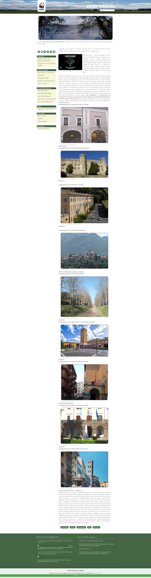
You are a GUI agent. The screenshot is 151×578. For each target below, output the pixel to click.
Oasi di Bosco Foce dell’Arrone (46, 99)
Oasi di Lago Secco (43, 90)
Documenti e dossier (43, 128)
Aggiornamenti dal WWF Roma (55, 42)
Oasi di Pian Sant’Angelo (45, 93)
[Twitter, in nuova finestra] (44, 52)
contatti (112, 6)
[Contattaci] (54, 52)
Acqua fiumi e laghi (43, 78)
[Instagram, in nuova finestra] (42, 52)
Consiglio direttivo (85, 548)
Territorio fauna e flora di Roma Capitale (46, 64)
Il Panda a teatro (42, 121)
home (89, 6)
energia (72, 527)
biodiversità (64, 527)
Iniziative (40, 119)
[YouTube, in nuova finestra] (47, 52)
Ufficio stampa (42, 116)
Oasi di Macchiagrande (44, 96)
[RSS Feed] (51, 52)
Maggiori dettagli (97, 573)
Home (43, 42)
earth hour (96, 527)
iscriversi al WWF (104, 6)
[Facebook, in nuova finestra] (38, 52)
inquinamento (81, 527)
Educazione (41, 75)
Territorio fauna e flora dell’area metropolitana (44, 60)
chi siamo (95, 6)
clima (89, 527)
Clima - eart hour (42, 83)
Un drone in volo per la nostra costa (91, 541)
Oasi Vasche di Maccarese (45, 102)
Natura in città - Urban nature (46, 72)
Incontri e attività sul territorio (46, 81)
